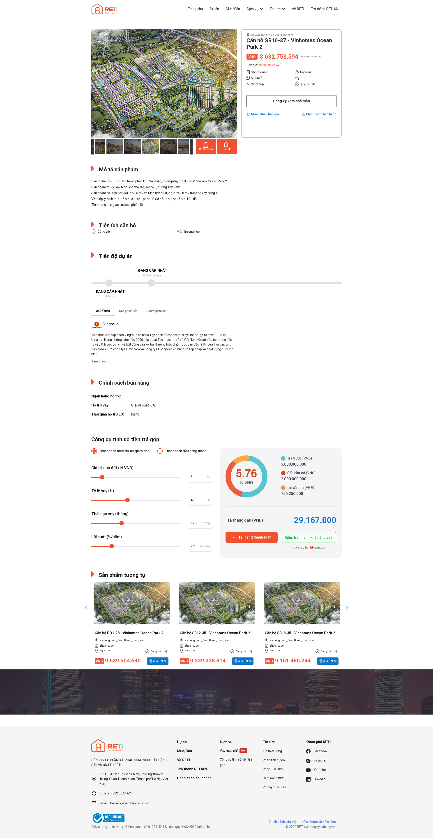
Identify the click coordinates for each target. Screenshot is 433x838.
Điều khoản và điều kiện (319, 822)
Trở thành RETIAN (324, 9)
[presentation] (99, 607)
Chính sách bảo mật (283, 822)
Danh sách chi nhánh (194, 778)
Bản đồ (227, 149)
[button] (126, 624)
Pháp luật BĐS (273, 769)
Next (228, 83)
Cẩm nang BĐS (273, 778)
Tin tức (275, 9)
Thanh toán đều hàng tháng (186, 451)
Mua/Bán (233, 9)
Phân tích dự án (274, 760)
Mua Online (159, 661)
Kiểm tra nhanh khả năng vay (308, 537)
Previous (99, 83)
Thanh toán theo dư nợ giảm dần (124, 451)
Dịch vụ (253, 9)
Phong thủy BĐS (274, 787)
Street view (206, 149)
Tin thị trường (272, 751)
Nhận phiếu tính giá (265, 114)
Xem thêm (98, 361)
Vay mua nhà (229, 750)
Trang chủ (195, 9)
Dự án (214, 9)
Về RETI (298, 9)
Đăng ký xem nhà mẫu (291, 101)
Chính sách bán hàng (321, 114)
